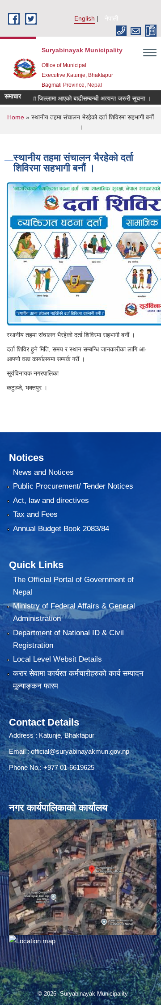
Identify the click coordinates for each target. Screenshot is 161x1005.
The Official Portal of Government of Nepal (73, 585)
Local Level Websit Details (57, 659)
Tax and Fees (35, 514)
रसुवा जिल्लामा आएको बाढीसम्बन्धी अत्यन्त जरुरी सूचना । (79, 98)
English (84, 18)
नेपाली (111, 18)
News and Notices (43, 472)
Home (15, 117)
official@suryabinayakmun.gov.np (80, 751)
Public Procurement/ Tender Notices (73, 486)
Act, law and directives (51, 500)
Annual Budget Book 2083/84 (61, 528)
